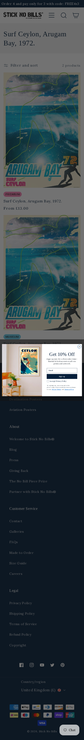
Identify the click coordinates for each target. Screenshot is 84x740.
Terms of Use (69, 389)
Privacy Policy (56, 389)
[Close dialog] (79, 346)
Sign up (62, 376)
